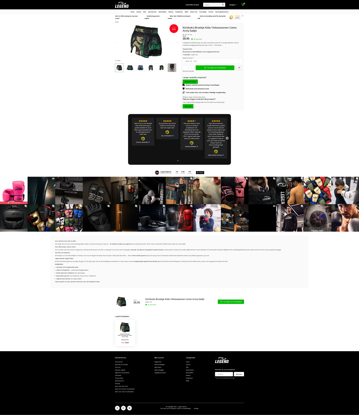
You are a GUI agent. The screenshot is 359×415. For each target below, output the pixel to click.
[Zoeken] (223, 5)
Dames (139, 12)
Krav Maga (202, 12)
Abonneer (239, 374)
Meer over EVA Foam (121, 386)
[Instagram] (123, 408)
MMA (186, 12)
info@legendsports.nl (221, 366)
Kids (144, 12)
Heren (132, 12)
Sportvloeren (152, 12)
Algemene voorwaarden (122, 373)
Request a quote (190, 82)
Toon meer (217, 45)
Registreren (157, 362)
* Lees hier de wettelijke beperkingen (225, 378)
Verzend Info (119, 362)
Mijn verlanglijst (159, 370)
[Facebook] (117, 408)
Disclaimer (118, 375)
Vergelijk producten (160, 373)
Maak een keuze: (188, 58)
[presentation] (115, 42)
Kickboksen (179, 12)
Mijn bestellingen (159, 364)
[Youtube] (129, 408)
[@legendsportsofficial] (157, 172)
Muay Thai (193, 12)
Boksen (171, 12)
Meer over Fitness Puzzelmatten (125, 389)
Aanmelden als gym (192, 5)
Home (117, 22)
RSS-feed (190, 407)
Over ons (118, 367)
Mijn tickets (157, 367)
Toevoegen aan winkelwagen (216, 68)
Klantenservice (119, 381)
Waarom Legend (120, 370)
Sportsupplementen (221, 12)
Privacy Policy (119, 378)
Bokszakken (162, 12)
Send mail (188, 106)
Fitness (211, 12)
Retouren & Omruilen (121, 364)
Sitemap (117, 383)
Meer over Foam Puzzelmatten (124, 392)
